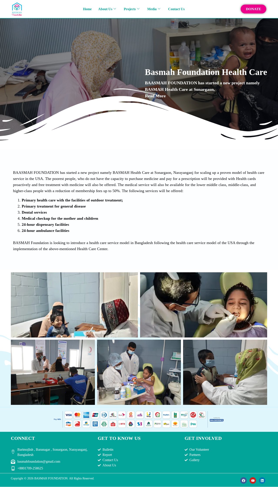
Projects (130, 9)
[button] (74, 303)
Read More (155, 95)
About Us (105, 9)
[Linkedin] (262, 480)
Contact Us (176, 9)
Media (152, 9)
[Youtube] (253, 480)
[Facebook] (243, 480)
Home (87, 9)
